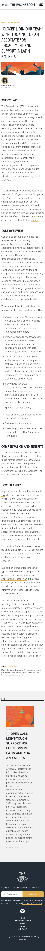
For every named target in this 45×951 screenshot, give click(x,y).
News (3, 22)
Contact (22, 929)
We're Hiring (14, 22)
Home (22, 918)
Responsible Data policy (32, 903)
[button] (3, 4)
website (35, 220)
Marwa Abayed (11, 667)
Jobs (22, 926)
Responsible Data (22, 921)
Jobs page (10, 575)
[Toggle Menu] (41, 4)
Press (22, 923)
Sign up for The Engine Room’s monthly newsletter (21, 888)
